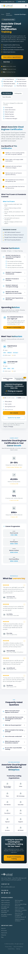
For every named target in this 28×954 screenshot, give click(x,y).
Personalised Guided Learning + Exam (20, 378)
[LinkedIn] (4, 893)
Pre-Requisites (18, 93)
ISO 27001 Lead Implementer (5, 911)
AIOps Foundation (5, 900)
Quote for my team (14, 418)
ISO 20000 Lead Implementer (5, 907)
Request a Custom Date (14, 327)
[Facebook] (2, 893)
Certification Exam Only (8, 379)
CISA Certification (5, 902)
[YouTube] (7, 893)
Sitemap (18, 949)
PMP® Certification (19, 908)
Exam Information (7, 97)
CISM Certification (5, 905)
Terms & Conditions (18, 946)
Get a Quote (14, 413)
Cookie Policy (11, 949)
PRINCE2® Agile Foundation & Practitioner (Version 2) (20, 915)
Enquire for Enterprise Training (14, 858)
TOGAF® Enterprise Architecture (19, 920)
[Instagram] (9, 893)
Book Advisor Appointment (12, 57)
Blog (2, 937)
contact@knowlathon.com (8, 1)
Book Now (7, 62)
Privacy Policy (8, 946)
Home (2, 14)
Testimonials (4, 933)
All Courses (4, 930)
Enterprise (3, 935)
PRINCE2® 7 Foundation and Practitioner (21, 910)
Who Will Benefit (6, 93)
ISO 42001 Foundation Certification (6, 915)
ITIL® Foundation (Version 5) (19, 901)
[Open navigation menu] (26, 6)
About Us (3, 928)
